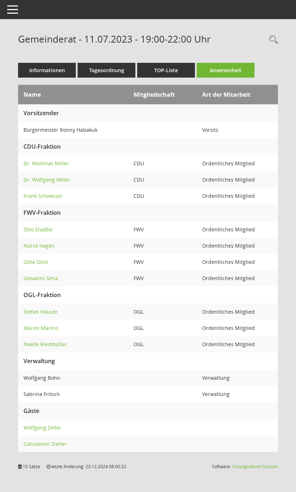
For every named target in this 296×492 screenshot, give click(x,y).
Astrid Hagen (39, 245)
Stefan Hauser (40, 311)
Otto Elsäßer (38, 229)
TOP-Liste (166, 70)
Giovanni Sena (40, 278)
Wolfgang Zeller (42, 427)
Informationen (47, 70)
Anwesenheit (225, 70)
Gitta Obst (35, 261)
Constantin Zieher (45, 443)
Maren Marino (40, 328)
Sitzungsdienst (255, 466)
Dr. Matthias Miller (46, 163)
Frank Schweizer (43, 195)
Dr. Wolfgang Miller (46, 179)
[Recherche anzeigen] (272, 40)
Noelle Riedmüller (45, 344)
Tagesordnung (106, 70)
